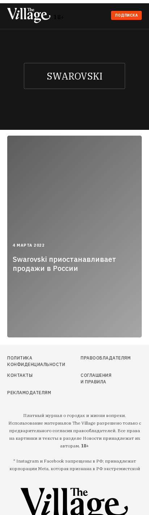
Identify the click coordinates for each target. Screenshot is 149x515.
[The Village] (30, 16)
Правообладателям (98, 358)
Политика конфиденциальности (27, 361)
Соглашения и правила (96, 378)
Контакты (20, 375)
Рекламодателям (27, 392)
